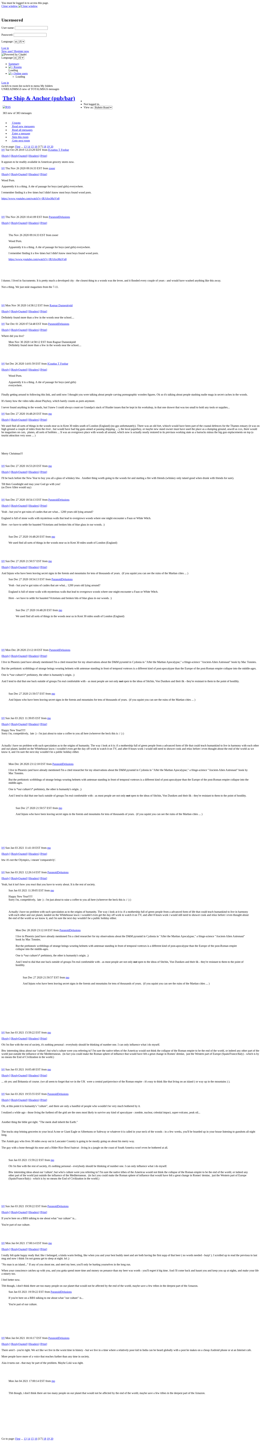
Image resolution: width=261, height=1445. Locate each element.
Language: (7, 41)
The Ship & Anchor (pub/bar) (39, 98)
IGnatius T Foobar (58, 149)
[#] (3, 149)
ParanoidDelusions (59, 216)
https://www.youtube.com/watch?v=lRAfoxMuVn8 (30, 198)
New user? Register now (15, 51)
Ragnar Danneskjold (61, 305)
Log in (5, 48)
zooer (52, 168)
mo (50, 413)
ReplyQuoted (19, 155)
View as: (88, 107)
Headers (33, 155)
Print (43, 155)
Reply (5, 155)
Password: (7, 34)
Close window (9, 6)
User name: (7, 27)
